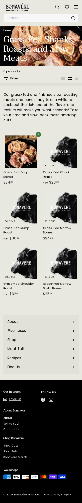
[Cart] (66, 7)
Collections (24, 30)
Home (7, 30)
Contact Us (11, 429)
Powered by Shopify (57, 494)
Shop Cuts (10, 446)
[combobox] (41, 18)
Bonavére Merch (15, 457)
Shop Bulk (10, 451)
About (7, 418)
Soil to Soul (11, 424)
